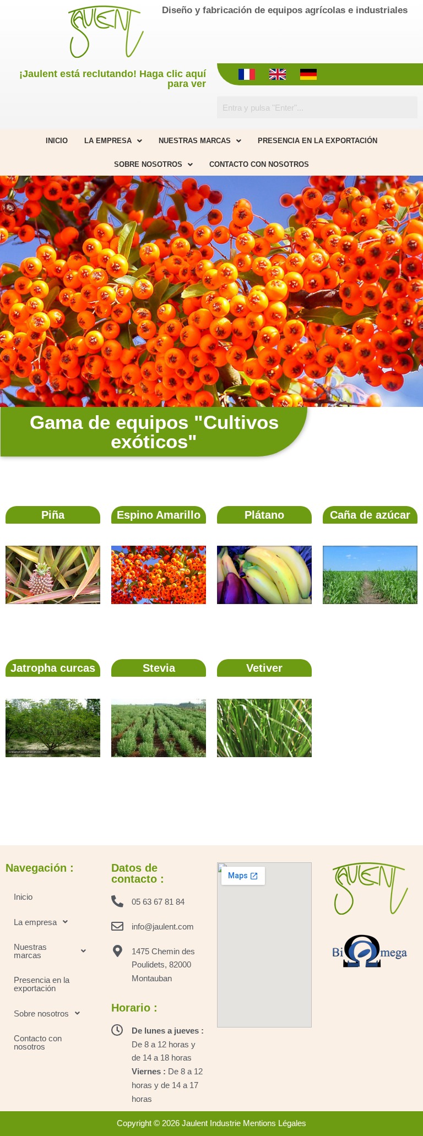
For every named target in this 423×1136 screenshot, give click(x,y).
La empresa (108, 141)
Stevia (159, 668)
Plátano (264, 515)
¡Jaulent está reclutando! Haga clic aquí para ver (112, 78)
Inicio (57, 141)
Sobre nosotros (148, 164)
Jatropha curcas (52, 668)
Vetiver (264, 668)
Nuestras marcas (195, 141)
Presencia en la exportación (317, 141)
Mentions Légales (274, 1123)
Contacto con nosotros (259, 164)
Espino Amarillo (158, 515)
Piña (52, 515)
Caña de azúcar (370, 515)
